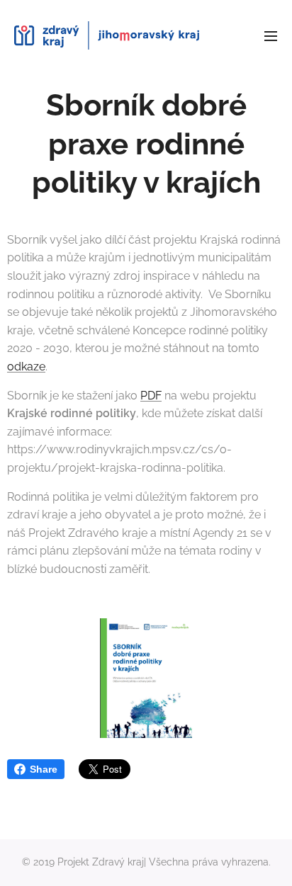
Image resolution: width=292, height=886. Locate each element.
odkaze (26, 366)
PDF (151, 395)
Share (43, 769)
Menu (271, 35)
